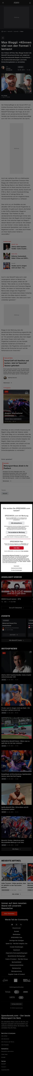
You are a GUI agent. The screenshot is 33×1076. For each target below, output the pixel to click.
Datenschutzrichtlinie (16, 568)
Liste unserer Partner (25, 561)
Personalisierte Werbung (16, 532)
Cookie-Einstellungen (16, 570)
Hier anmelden (24, 551)
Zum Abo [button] (16, 548)
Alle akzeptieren (16, 523)
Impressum (16, 566)
